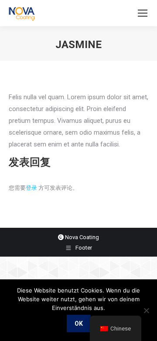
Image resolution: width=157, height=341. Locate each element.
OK (79, 323)
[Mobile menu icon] (142, 13)
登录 (31, 187)
